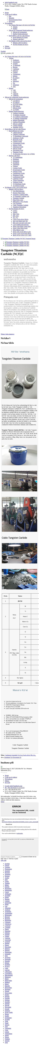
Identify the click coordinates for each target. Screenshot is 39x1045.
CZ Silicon (16, 101)
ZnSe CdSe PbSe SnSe (20, 228)
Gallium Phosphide (19, 122)
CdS (14, 90)
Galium (15, 72)
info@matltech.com (11, 2)
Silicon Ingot (17, 108)
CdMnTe (15, 95)
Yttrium (15, 166)
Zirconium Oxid (18, 150)
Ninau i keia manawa (7, 334)
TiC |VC (15, 217)
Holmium (16, 159)
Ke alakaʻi (16, 78)
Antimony (16, 60)
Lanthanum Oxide (18, 177)
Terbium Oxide (17, 182)
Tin (14, 83)
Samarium (16, 161)
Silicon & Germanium (20, 32)
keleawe (15, 70)
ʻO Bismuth (16, 65)
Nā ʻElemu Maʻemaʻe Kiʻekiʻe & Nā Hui (22, 25)
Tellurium (16, 85)
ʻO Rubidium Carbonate (20, 136)
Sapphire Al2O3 (18, 127)
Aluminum (16, 62)
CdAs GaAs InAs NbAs (20, 219)
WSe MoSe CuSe (18, 230)
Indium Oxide (17, 145)
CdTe (14, 92)
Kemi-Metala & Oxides (20, 37)
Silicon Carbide (18, 124)
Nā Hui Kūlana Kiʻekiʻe (20, 44)
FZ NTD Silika (17, 104)
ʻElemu (15, 27)
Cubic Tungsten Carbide (20, 205)
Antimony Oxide (18, 138)
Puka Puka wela (18, 200)
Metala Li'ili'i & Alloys (20, 43)
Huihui (15, 28)
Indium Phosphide (18, 120)
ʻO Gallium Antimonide (20, 117)
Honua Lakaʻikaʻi (18, 39)
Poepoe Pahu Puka (19, 193)
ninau (2, 802)
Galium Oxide (17, 141)
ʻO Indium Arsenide (19, 115)
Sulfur (15, 79)
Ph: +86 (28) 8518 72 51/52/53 (14, 788)
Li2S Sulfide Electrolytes (21, 224)
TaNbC (15, 212)
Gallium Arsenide (18, 113)
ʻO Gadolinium (17, 157)
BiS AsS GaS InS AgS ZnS (21, 223)
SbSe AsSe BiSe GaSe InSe (21, 226)
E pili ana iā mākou (11, 14)
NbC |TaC (16, 214)
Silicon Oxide (17, 148)
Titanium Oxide (18, 152)
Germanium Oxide (19, 143)
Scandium (16, 163)
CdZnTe (15, 93)
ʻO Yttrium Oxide (18, 186)
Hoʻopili (7, 48)
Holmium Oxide (18, 175)
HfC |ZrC (16, 216)
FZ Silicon (16, 102)
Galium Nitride (17, 125)
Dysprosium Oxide (19, 170)
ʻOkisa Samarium (18, 180)
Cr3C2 (15, 210)
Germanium (16, 74)
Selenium (16, 81)
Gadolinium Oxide (19, 173)
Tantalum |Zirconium (19, 207)
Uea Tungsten (17, 203)
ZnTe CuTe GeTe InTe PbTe (22, 233)
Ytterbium (16, 164)
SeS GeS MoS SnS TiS (20, 221)
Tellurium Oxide (18, 147)
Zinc (14, 86)
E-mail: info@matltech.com (13, 786)
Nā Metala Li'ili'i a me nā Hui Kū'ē (20, 41)
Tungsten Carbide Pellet (20, 194)
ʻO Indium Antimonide (20, 118)
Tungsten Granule (18, 198)
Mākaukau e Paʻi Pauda (20, 201)
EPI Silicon (16, 106)
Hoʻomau (12, 21)
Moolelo (11, 18)
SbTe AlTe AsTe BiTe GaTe (22, 232)
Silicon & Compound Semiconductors (21, 30)
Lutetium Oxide (18, 178)
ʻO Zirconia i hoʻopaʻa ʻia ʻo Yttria (24, 154)
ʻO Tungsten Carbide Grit (21, 196)
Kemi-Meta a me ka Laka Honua (19, 35)
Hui (10, 16)
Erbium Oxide (17, 171)
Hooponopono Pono (15, 20)
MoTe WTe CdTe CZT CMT (22, 235)
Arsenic (15, 63)
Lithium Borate (17, 132)
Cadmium (16, 69)
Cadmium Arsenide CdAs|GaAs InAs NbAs (20, 755)
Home (7, 12)
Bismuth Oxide (17, 140)
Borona (15, 67)
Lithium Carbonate (19, 134)
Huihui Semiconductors (20, 34)
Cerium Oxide (17, 168)
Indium (15, 76)
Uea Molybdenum (18, 191)
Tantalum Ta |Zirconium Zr (12, 757)
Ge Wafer (16, 109)
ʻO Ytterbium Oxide (19, 184)
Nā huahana (8, 23)
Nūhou (7, 46)
